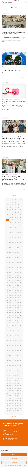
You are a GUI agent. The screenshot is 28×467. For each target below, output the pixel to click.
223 (7, 292)
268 (15, 310)
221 (18, 290)
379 (7, 358)
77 (18, 230)
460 (15, 390)
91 (7, 237)
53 (18, 220)
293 (18, 320)
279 (13, 315)
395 (18, 363)
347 (18, 343)
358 (15, 348)
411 (13, 370)
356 (10, 348)
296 (10, 323)
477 (13, 398)
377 (18, 355)
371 (18, 353)
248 (10, 302)
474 (21, 395)
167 (18, 267)
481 (7, 400)
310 (15, 328)
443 (18, 383)
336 (21, 338)
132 (21, 252)
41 (18, 215)
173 (18, 270)
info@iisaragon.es (7, 436)
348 (21, 343)
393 (13, 363)
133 (7, 255)
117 (13, 247)
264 (21, 308)
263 (18, 308)
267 (13, 310)
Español (17, 0)
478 (15, 398)
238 (15, 297)
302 (10, 325)
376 (15, 355)
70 (15, 227)
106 (15, 242)
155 (18, 262)
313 (7, 330)
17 (18, 205)
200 (10, 282)
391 (7, 363)
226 (15, 292)
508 (15, 411)
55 (7, 222)
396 (21, 363)
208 (15, 285)
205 (7, 285)
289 (7, 320)
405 (13, 368)
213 (13, 287)
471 (13, 395)
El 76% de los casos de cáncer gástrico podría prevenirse (13, 102)
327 (13, 335)
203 (18, 282)
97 (7, 240)
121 (7, 250)
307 (7, 328)
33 (12, 212)
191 (18, 277)
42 (20, 215)
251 (18, 302)
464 (10, 393)
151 (7, 262)
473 (18, 395)
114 (21, 245)
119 (18, 247)
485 (18, 400)
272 (10, 313)
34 (15, 212)
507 (13, 411)
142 (15, 257)
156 (21, 262)
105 (13, 242)
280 (15, 315)
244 (15, 300)
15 (12, 205)
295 (7, 323)
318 (21, 330)
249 (13, 302)
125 (18, 250)
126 (21, 250)
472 (15, 395)
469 (7, 395)
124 (15, 250)
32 (10, 212)
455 (18, 388)
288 (21, 318)
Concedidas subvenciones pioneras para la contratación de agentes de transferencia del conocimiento (13, 33)
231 (13, 295)
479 (18, 398)
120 (21, 247)
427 (7, 378)
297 (13, 323)
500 (10, 408)
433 (7, 380)
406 (15, 368)
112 (15, 245)
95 (18, 237)
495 (13, 405)
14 (10, 205)
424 (15, 375)
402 (21, 365)
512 (15, 413)
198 (21, 280)
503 (18, 408)
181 (7, 275)
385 (7, 360)
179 (18, 272)
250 (15, 302)
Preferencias (14, 462)
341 (18, 340)
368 (10, 353)
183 (13, 275)
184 (15, 275)
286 (15, 318)
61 (7, 225)
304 (15, 325)
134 (10, 255)
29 (18, 210)
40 (15, 215)
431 (18, 378)
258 (21, 305)
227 (18, 292)
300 (21, 323)
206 (10, 285)
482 (10, 400)
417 (13, 373)
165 (13, 267)
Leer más (23, 45)
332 (10, 338)
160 (15, 265)
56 (10, 222)
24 (20, 207)
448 (15, 385)
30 (20, 210)
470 (10, 395)
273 (13, 313)
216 (21, 287)
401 (18, 365)
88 (15, 235)
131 (18, 252)
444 (21, 383)
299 (18, 323)
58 (15, 222)
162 (21, 265)
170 (10, 270)
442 (15, 383)
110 (10, 245)
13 (7, 205)
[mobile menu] (26, 2)
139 (7, 257)
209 (18, 285)
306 (21, 325)
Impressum (24, 465)
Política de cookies (6, 465)
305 (18, 325)
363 (13, 350)
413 (18, 370)
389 (18, 360)
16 (15, 205)
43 (7, 217)
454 (15, 388)
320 (10, 333)
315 (13, 330)
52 (15, 220)
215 (18, 287)
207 (13, 285)
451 (7, 388)
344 (10, 343)
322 (15, 333)
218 (10, 290)
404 (10, 368)
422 (10, 375)
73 (7, 230)
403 (7, 368)
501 (13, 408)
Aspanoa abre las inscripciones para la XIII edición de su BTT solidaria (13, 69)
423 (13, 375)
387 (13, 360)
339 (13, 340)
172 (15, 270)
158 (10, 265)
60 (20, 222)
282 (21, 315)
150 (21, 260)
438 (21, 380)
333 (13, 338)
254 (10, 305)
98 (10, 240)
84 (20, 232)
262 (15, 308)
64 (15, 225)
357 (13, 348)
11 (18, 202)
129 (13, 252)
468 (21, 393)
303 (13, 325)
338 (10, 340)
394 (15, 363)
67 (7, 227)
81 (12, 232)
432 (21, 378)
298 (15, 323)
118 (15, 247)
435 (13, 380)
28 (15, 210)
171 (13, 270)
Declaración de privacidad (15, 465)
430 (15, 378)
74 (10, 230)
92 (10, 237)
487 (7, 403)
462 (21, 390)
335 (18, 338)
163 (7, 267)
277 (7, 315)
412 (15, 370)
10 (15, 202)
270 (21, 310)
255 (13, 305)
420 (21, 373)
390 (21, 360)
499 (7, 408)
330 (21, 335)
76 (15, 230)
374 (10, 355)
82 (15, 232)
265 (7, 310)
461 (18, 390)
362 (10, 350)
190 (15, 277)
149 (18, 260)
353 (18, 345)
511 (13, 413)
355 (7, 348)
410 (10, 370)
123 (13, 250)
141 (13, 257)
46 (15, 217)
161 (18, 265)
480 (21, 398)
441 (13, 383)
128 (10, 252)
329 (18, 335)
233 (18, 295)
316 (15, 330)
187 (7, 277)
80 (10, 232)
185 (18, 275)
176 (10, 272)
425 (18, 375)
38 (10, 215)
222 (21, 290)
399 (13, 365)
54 (20, 220)
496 (15, 405)
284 (10, 318)
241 (7, 300)
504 (21, 408)
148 (15, 260)
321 (13, 333)
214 (15, 287)
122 (10, 250)
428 (10, 378)
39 (12, 215)
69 (12, 227)
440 (10, 383)
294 (21, 320)
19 (7, 207)
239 (18, 297)
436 (15, 380)
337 (7, 340)
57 (12, 222)
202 (15, 282)
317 (18, 330)
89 (18, 235)
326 (10, 335)
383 (18, 358)
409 (7, 370)
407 (18, 368)
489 (13, 403)
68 (10, 227)
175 (7, 272)
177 (13, 272)
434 (10, 380)
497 (18, 405)
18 (20, 205)
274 (15, 313)
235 (7, 297)
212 (10, 287)
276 (21, 313)
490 (15, 403)
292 (15, 320)
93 (12, 237)
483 (13, 400)
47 (18, 217)
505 (7, 411)
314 (10, 330)
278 (10, 315)
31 (7, 212)
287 (18, 318)
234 (21, 295)
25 (7, 210)
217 (7, 290)
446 (10, 385)
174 (21, 270)
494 (10, 405)
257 (18, 305)
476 (10, 398)
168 (21, 267)
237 (13, 297)
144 (21, 257)
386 (10, 360)
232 (15, 295)
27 (12, 210)
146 (10, 260)
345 (13, 343)
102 (21, 240)
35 (18, 212)
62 (10, 225)
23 (18, 207)
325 (7, 335)
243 (13, 300)
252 (21, 302)
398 (10, 365)
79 (7, 232)
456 (21, 388)
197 (18, 280)
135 (13, 255)
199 (7, 282)
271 (7, 313)
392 (10, 363)
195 (13, 280)
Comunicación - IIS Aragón (15, 30)
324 (21, 333)
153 (13, 262)
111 (13, 245)
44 (10, 217)
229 (7, 295)
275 (18, 313)
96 (20, 237)
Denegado (14, 458)
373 (7, 355)
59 (18, 222)
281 (18, 315)
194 (10, 280)
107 (18, 242)
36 (20, 212)
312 (21, 328)
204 (21, 282)
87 (12, 235)
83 (18, 232)
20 (10, 207)
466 (15, 393)
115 (7, 247)
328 (15, 335)
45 (12, 217)
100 (15, 240)
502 (15, 408)
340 (15, 340)
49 (7, 220)
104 (10, 242)
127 (7, 252)
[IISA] (6, 2)
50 (10, 220)
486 (21, 400)
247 (7, 302)
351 (13, 345)
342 (21, 340)
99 (12, 240)
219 (13, 290)
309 (13, 328)
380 (10, 358)
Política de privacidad (13, 439)
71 (18, 227)
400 (15, 365)
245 (18, 300)
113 (18, 245)
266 (10, 310)
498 (21, 405)
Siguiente (14, 416)
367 (7, 353)
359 (18, 348)
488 (10, 403)
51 (12, 220)
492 (21, 403)
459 (13, 390)
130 (15, 252)
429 (13, 378)
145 (7, 260)
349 (7, 345)
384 (21, 358)
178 (15, 272)
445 (7, 385)
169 (7, 270)
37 (7, 215)
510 (21, 411)
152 (10, 262)
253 (7, 305)
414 (21, 370)
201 (13, 282)
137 (18, 255)
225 (13, 292)
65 (18, 225)
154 (15, 262)
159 (13, 265)
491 (18, 403)
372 (21, 353)
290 (10, 320)
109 (7, 245)
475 (7, 398)
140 (10, 257)
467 (18, 393)
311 (18, 328)
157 (7, 265)
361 (7, 350)
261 (13, 308)
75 (12, 230)
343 (7, 343)
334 (15, 338)
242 (10, 300)
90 (20, 235)
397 (7, 365)
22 (15, 207)
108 (21, 242)
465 (13, 393)
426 (21, 375)
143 (18, 257)
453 (13, 388)
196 (15, 280)
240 (21, 297)
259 (7, 308)
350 (10, 345)
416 (10, 373)
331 (7, 338)
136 (15, 255)
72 (20, 227)
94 (15, 237)
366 (21, 350)
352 (15, 345)
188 (10, 277)
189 (13, 277)
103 (7, 242)
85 (7, 235)
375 (13, 355)
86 (10, 235)
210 (21, 285)
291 (13, 320)
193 (7, 280)
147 (13, 260)
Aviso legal (5, 439)
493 (7, 405)
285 (13, 318)
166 (15, 267)
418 (15, 373)
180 (21, 272)
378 (21, 355)
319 (7, 333)
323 (18, 333)
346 (15, 343)
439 (7, 383)
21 (12, 207)
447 (13, 385)
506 (10, 411)
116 (10, 247)
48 (20, 217)
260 (10, 308)
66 (20, 225)
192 (21, 277)
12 (20, 202)
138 (21, 255)
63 (12, 225)
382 (15, 358)
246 (21, 300)
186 (21, 275)
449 (18, 385)
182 (10, 275)
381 (13, 358)
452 (10, 388)
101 (18, 240)
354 (21, 345)
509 (18, 411)
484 (15, 400)
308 (10, 328)
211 (7, 287)
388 (15, 360)
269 (18, 310)
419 (18, 373)
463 (7, 393)
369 (13, 353)
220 (15, 290)
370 (15, 353)
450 (21, 385)
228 (21, 292)
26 (10, 210)
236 (10, 297)
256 (15, 305)
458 (10, 390)
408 (21, 368)
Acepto (14, 454)
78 (20, 230)
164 (10, 267)
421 (7, 375)
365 (18, 350)
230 (10, 295)
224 (10, 292)
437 (18, 380)
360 (21, 348)
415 (7, 373)
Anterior (14, 195)
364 (15, 350)
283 (7, 318)
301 (7, 325)
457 (7, 390)
